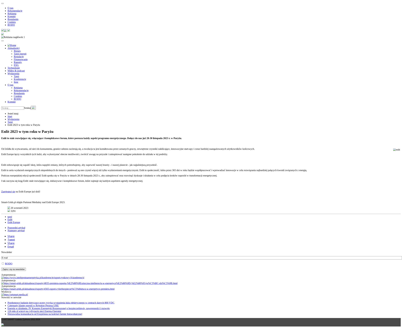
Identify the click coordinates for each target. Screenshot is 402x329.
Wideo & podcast (16, 70)
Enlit (10, 219)
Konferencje (20, 79)
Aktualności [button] (13, 48)
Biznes (17, 51)
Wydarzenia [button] (13, 73)
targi (10, 216)
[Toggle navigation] (2, 3)
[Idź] (33, 108)
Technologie (14, 68)
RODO (11, 25)
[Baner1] (89, 283)
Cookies (12, 22)
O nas (10, 8)
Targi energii (20, 53)
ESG (16, 65)
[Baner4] (42, 277)
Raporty (18, 62)
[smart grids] (12, 45)
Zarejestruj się (8, 191)
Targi (16, 76)
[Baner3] (14, 294)
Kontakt (12, 16)
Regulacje (19, 56)
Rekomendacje (15, 10)
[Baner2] (57, 289)
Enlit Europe (14, 222)
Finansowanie (21, 59)
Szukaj (27, 108)
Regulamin (13, 19)
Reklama (12, 13)
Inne (16, 82)
